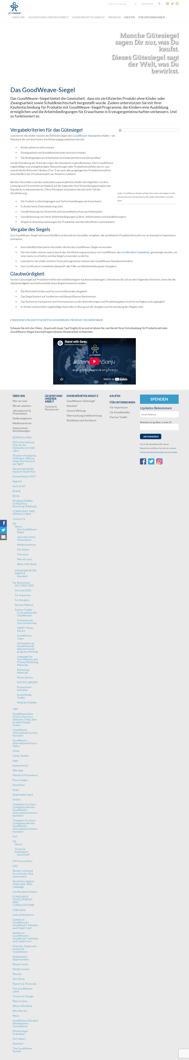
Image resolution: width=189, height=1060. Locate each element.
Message (18, 770)
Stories (17, 799)
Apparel (17, 481)
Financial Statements (21, 850)
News (16, 1015)
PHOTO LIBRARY (27, 682)
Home (16, 750)
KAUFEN (129, 17)
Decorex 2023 (23, 590)
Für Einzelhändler (120, 412)
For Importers (23, 595)
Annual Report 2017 (24, 476)
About (18, 526)
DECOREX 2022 (24, 585)
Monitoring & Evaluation (20, 1032)
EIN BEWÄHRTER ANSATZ (88, 17)
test (15, 836)
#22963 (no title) (22, 437)
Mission (17, 974)
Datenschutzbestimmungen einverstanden (158, 452)
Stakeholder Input (23, 794)
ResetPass (19, 784)
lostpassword (20, 765)
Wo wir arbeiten (22, 405)
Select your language (117, 4)
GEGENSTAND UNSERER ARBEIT (48, 17)
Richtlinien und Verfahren (81, 420)
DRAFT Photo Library (25, 629)
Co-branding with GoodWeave (27, 614)
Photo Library (25, 677)
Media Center (21, 964)
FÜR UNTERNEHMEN (151, 17)
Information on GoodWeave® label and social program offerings (27, 647)
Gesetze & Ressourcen (52, 408)
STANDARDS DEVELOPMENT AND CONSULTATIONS (23, 901)
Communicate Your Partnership (27, 622)
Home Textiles (21, 755)
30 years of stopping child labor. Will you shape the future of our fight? (24, 459)
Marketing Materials (23, 671)
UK (14, 841)
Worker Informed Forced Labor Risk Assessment (23, 873)
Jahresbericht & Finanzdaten (22, 412)
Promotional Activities (24, 688)
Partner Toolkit (23, 609)
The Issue (22, 554)
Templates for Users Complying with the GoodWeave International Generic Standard (25, 810)
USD (15, 866)
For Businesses (21, 582)
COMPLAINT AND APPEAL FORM (24, 513)
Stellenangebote (22, 418)
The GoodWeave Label (22, 990)
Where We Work (27, 564)
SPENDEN (114, 17)
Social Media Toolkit (24, 696)
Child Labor (19, 909)
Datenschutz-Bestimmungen (21, 429)
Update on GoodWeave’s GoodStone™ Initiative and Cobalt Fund (25, 924)
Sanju (16, 789)
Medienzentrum (22, 423)
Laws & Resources (23, 914)
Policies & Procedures (25, 775)
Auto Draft (19, 486)
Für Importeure (119, 407)
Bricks (16, 495)
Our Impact (19, 1038)
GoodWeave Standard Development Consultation (25, 1023)
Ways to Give (20, 1001)
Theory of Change (23, 996)
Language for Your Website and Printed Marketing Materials (27, 660)
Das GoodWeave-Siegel (27, 531)
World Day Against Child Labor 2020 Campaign (23, 884)
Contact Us (19, 518)
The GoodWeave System (22, 1050)
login (15, 760)
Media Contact (21, 969)
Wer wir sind (20, 401)
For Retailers (22, 600)
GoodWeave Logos (24, 637)
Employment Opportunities (21, 958)
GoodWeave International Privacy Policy (25, 743)
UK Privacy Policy (22, 861)
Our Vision (23, 549)
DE (14, 523)
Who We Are (20, 1010)
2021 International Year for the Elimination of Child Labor (24, 446)
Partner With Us (24, 604)
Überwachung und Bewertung (84, 415)
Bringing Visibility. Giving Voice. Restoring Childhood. (25, 503)
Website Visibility (27, 702)
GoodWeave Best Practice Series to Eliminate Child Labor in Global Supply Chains (25, 719)
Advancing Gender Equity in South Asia (24, 470)
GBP (15, 709)
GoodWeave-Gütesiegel (81, 401)
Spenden (159, 399)
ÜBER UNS (18, 17)
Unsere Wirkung (76, 410)
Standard (22, 576)
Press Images (20, 780)
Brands (17, 491)
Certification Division (25, 891)
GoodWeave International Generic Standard (25, 732)
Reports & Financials (24, 983)
